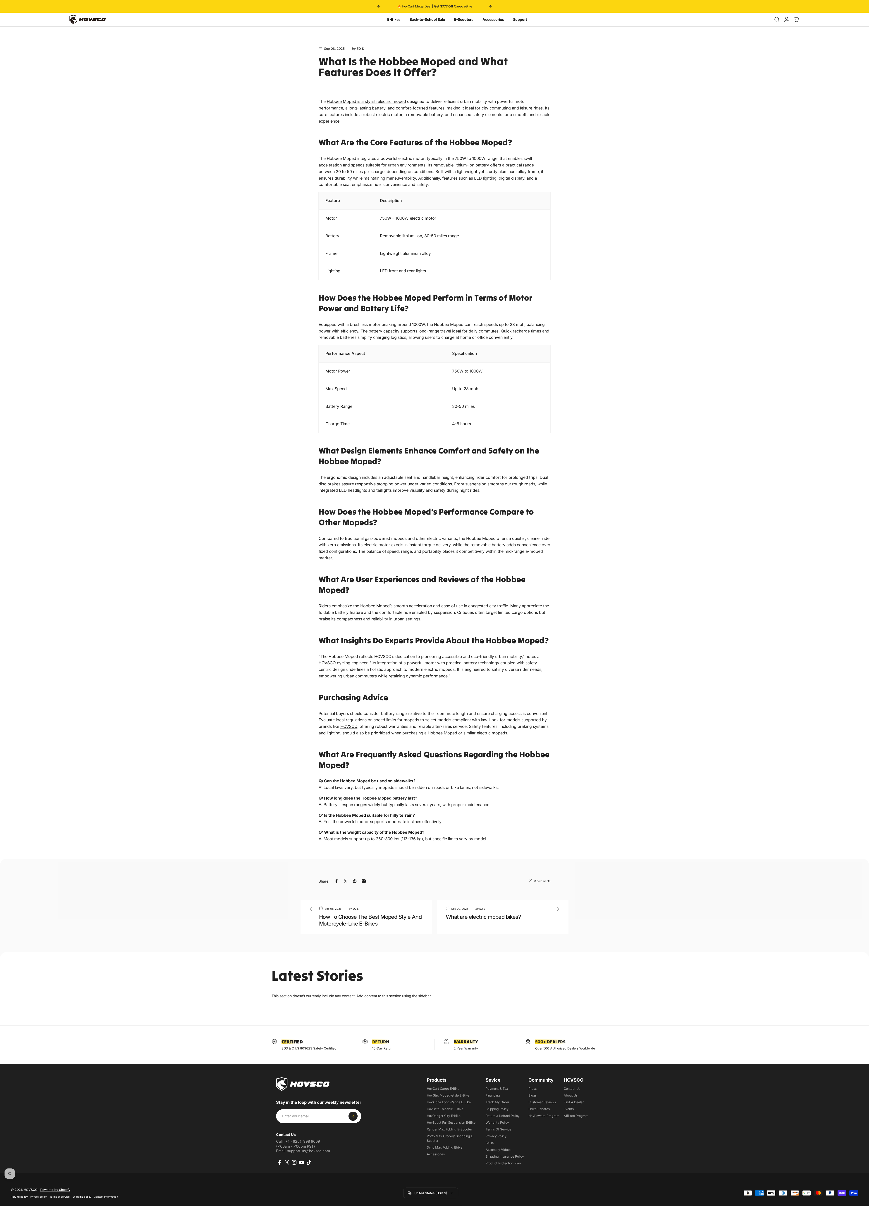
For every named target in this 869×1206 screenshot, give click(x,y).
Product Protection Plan (503, 1163)
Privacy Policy (496, 1136)
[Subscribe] (353, 1116)
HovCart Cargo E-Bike (443, 1088)
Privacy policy (38, 1196)
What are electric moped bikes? (483, 917)
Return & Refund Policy (503, 1116)
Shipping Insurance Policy (505, 1156)
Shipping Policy (497, 1109)
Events (569, 1109)
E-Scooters (463, 19)
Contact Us (572, 1088)
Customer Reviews (542, 1102)
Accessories (493, 19)
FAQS (490, 1143)
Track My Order (497, 1102)
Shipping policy (81, 1196)
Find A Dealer (574, 1102)
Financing (493, 1095)
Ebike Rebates (539, 1109)
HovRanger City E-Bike (444, 1116)
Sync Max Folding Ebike (444, 1147)
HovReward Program (543, 1116)
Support (520, 19)
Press (532, 1088)
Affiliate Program (576, 1116)
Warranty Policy (497, 1122)
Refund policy (19, 1196)
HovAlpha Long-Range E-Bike (449, 1102)
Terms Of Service (498, 1129)
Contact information (106, 1196)
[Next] (490, 6)
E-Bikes (394, 19)
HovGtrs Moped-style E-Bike (448, 1095)
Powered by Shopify (55, 1190)
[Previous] (379, 6)
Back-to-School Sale (427, 19)
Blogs (532, 1095)
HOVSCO (348, 726)
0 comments (542, 881)
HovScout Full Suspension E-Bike (451, 1122)
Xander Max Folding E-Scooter (449, 1129)
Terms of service (60, 1196)
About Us (571, 1095)
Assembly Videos (498, 1149)
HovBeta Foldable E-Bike (445, 1109)
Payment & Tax (497, 1088)
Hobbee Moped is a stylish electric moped (366, 101)
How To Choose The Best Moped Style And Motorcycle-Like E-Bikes (370, 920)
